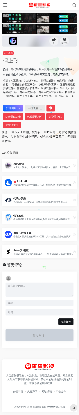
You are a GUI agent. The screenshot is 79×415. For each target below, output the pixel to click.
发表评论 (66, 321)
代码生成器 (47, 80)
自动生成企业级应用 (50, 92)
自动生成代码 (27, 92)
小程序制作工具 (47, 84)
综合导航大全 (13, 116)
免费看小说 (55, 116)
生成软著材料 (48, 88)
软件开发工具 (24, 95)
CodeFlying (30, 80)
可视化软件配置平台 (23, 84)
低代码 (61, 80)
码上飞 (64, 88)
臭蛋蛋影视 (38, 406)
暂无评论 (14, 265)
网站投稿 (47, 391)
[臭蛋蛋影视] (39, 5)
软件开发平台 (43, 95)
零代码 (58, 95)
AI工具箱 (8, 53)
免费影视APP (34, 116)
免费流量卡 (12, 124)
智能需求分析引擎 (27, 88)
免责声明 (32, 391)
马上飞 (70, 95)
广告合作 (61, 391)
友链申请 (18, 391)
